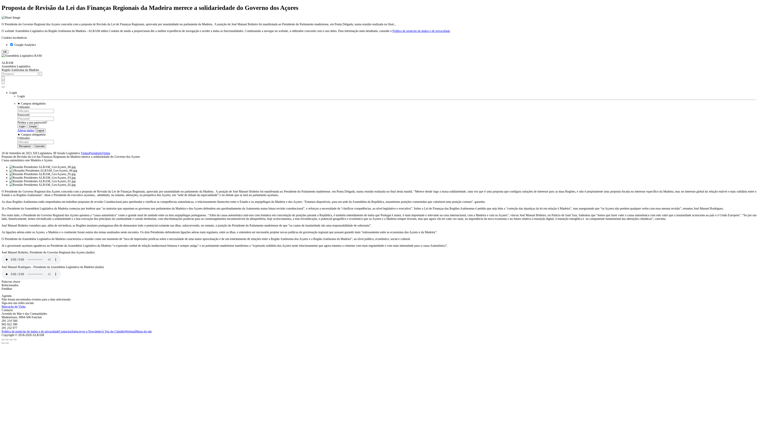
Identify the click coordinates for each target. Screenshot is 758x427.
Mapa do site (144, 331)
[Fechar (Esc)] (3, 339)
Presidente (95, 153)
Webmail (130, 331)
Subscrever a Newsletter (86, 331)
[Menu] (3, 87)
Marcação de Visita (13, 306)
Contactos (65, 331)
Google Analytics (24, 44)
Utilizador (23, 107)
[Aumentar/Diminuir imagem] (15, 339)
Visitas (85, 153)
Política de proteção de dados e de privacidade (421, 31)
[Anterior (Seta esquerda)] (3, 343)
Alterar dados (25, 130)
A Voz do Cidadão (113, 331)
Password (23, 114)
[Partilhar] (7, 339)
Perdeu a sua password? (32, 122)
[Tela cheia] (11, 339)
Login (21, 96)
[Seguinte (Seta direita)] (7, 343)
